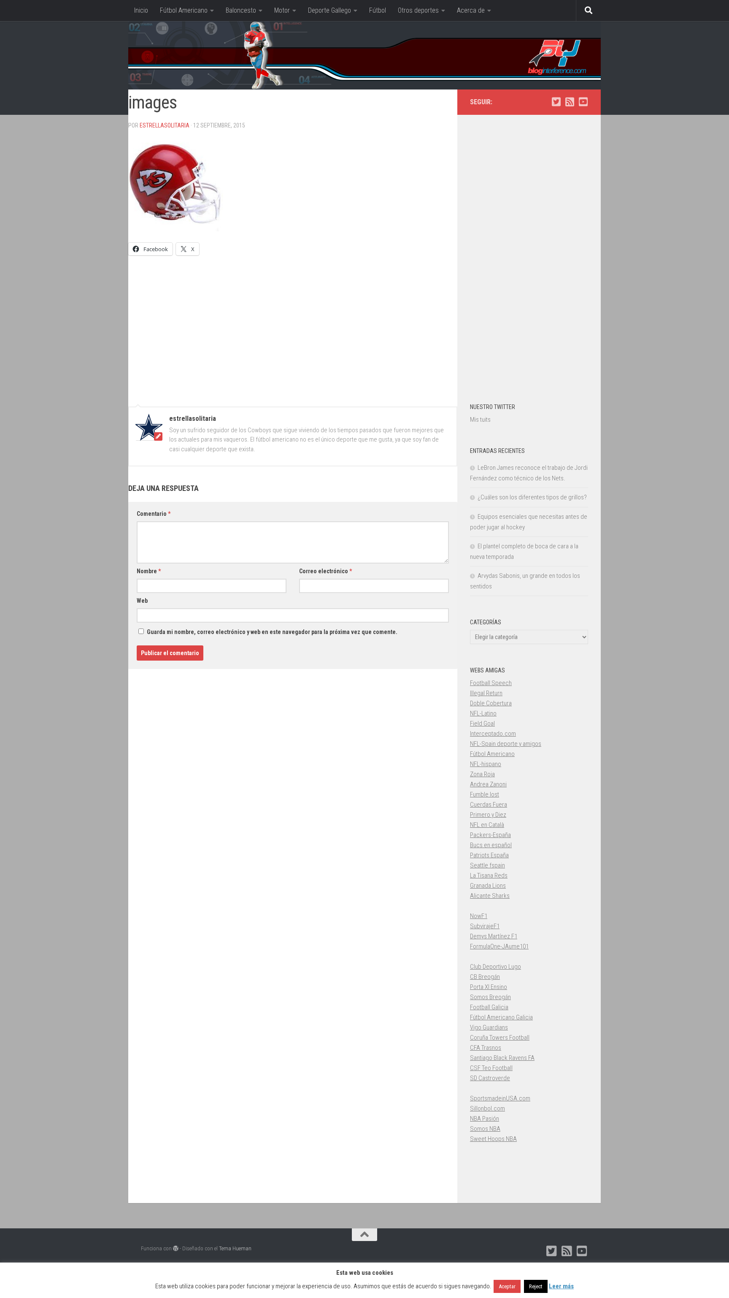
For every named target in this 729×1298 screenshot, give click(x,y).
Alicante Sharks (490, 896)
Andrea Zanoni (488, 784)
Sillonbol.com (487, 1108)
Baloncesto (241, 10)
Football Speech (491, 683)
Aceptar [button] (507, 1286)
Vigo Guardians (489, 1027)
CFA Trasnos (485, 1047)
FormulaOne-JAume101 (499, 946)
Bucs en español (491, 845)
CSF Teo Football (491, 1068)
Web (142, 600)
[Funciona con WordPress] (175, 1248)
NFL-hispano (485, 764)
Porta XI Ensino (488, 987)
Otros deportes (418, 10)
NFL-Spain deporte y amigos (505, 744)
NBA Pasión (484, 1118)
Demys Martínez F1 (493, 936)
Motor (282, 10)
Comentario (153, 513)
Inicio (141, 10)
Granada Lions (488, 885)
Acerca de (471, 10)
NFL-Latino (483, 713)
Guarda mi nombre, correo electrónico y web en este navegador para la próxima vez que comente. (272, 632)
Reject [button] (536, 1286)
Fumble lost (484, 794)
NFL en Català (487, 825)
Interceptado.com (493, 733)
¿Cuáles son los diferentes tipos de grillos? (532, 497)
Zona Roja (482, 774)
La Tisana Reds (489, 875)
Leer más (561, 1286)
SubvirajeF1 (485, 926)
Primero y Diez (488, 814)
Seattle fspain (487, 865)
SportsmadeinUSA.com (500, 1098)
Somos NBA (485, 1129)
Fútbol (377, 10)
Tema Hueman (235, 1248)
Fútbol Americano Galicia (501, 1017)
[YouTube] (583, 102)
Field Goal (482, 723)
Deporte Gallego (329, 10)
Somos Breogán (490, 997)
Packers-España (490, 835)
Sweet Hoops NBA (493, 1139)
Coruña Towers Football (499, 1037)
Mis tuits (480, 419)
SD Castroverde (490, 1078)
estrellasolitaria (164, 125)
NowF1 (478, 916)
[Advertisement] (292, 327)
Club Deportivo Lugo (495, 966)
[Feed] (569, 102)
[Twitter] (556, 102)
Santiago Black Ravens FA (502, 1058)
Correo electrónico (325, 571)
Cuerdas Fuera (488, 804)
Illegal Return (486, 693)
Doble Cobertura (491, 703)
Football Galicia (489, 1007)
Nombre (149, 571)
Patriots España (489, 855)
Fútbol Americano (184, 10)
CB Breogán (485, 977)
